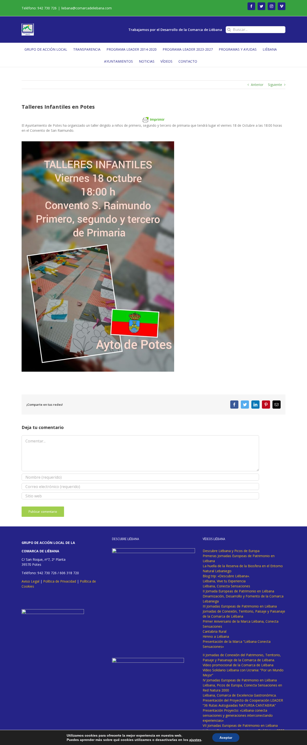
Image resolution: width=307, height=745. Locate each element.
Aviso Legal (30, 581)
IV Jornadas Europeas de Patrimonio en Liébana (240, 680)
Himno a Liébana (216, 636)
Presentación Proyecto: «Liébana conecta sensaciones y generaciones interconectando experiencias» (238, 715)
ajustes (195, 740)
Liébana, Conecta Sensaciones (226, 586)
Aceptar (225, 737)
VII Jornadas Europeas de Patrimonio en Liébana (240, 725)
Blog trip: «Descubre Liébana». (226, 576)
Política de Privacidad (59, 581)
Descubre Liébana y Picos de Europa (231, 550)
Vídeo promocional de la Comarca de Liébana (238, 665)
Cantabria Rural (214, 631)
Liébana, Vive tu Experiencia (224, 581)
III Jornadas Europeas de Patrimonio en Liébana (240, 606)
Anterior (257, 84)
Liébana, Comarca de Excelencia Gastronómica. (240, 695)
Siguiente (275, 84)
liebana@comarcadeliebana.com (86, 8)
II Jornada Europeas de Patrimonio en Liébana (238, 591)
